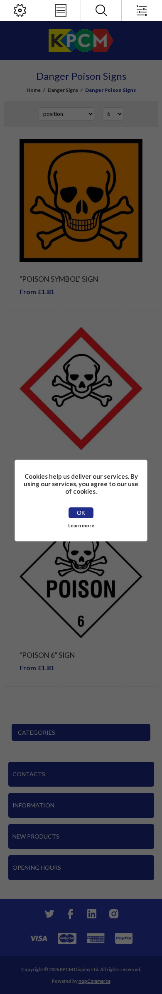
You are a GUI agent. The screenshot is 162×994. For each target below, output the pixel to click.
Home (34, 90)
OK (81, 512)
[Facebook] (70, 913)
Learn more (81, 525)
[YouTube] (91, 913)
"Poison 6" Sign (47, 655)
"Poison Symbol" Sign (59, 279)
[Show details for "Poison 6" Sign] (81, 576)
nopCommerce (94, 981)
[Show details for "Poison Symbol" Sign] (81, 200)
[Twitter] (48, 913)
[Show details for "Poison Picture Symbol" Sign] (81, 388)
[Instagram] (113, 913)
